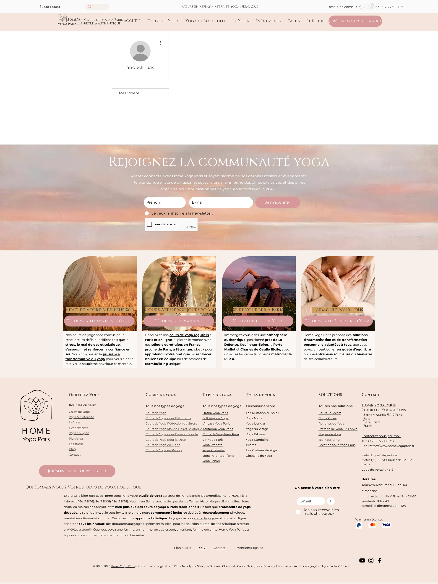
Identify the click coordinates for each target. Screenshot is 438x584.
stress (70, 344)
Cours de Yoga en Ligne (163, 445)
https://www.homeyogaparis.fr (391, 446)
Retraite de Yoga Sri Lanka (337, 429)
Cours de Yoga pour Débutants (168, 418)
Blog (72, 449)
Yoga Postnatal (214, 450)
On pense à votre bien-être (317, 488)
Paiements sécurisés (369, 519)
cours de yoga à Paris (161, 507)
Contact (75, 454)
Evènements (78, 428)
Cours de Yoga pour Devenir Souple (172, 434)
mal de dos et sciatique (100, 344)
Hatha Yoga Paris (215, 413)
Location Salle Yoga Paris (336, 445)
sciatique (229, 524)
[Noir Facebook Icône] (379, 560)
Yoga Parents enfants (218, 455)
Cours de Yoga (79, 412)
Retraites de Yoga (331, 423)
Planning (76, 438)
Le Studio (76, 444)
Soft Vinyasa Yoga (216, 418)
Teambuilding (329, 439)
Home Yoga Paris (116, 495)
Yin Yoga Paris (213, 439)
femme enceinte (205, 529)
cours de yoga (204, 518)
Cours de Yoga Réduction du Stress (171, 423)
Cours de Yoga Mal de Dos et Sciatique (174, 429)
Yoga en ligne (79, 433)
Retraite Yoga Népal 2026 (236, 6)
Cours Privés (327, 418)
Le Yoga (75, 422)
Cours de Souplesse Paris (221, 434)
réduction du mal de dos (202, 524)
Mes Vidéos (129, 93)
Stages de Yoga (329, 434)
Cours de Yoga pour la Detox (166, 439)
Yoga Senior (211, 461)
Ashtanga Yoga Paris (218, 429)
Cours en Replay (196, 6)
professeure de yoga (235, 507)
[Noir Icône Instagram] (371, 560)
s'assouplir (74, 349)
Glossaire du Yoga (259, 455)
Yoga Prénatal (213, 445)
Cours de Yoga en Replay (164, 450)
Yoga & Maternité (81, 417)
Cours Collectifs (329, 413)
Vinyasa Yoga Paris (216, 423)
